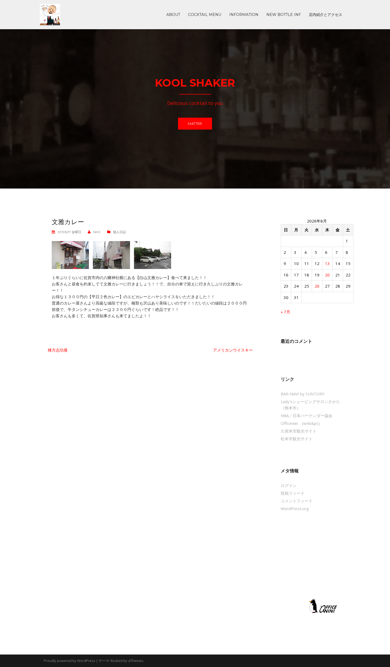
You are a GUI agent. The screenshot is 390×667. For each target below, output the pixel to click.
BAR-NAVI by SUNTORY (302, 393)
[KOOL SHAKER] (50, 14)
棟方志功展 (58, 350)
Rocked (117, 660)
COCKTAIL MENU (204, 14)
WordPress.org (295, 508)
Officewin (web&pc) (300, 423)
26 (317, 286)
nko (97, 232)
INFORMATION (243, 14)
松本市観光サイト (297, 438)
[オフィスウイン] (322, 605)
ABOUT (173, 14)
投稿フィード (293, 493)
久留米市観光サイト (299, 431)
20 (327, 274)
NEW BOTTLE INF (283, 14)
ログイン (289, 485)
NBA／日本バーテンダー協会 (306, 415)
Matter (195, 123)
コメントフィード (297, 500)
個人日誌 (119, 232)
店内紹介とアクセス (325, 14)
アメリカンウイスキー (233, 350)
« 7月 (285, 311)
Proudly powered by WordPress (69, 660)
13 (327, 263)
